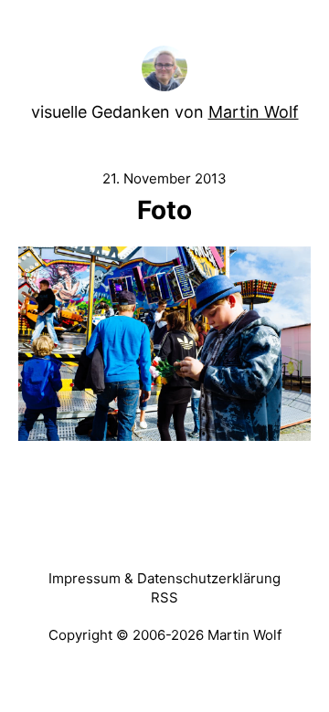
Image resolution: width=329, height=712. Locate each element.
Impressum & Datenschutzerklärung (164, 578)
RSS (164, 597)
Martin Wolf (253, 111)
